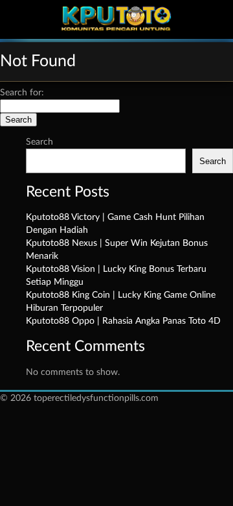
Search (39, 142)
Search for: (22, 92)
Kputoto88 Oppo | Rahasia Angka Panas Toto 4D (123, 321)
